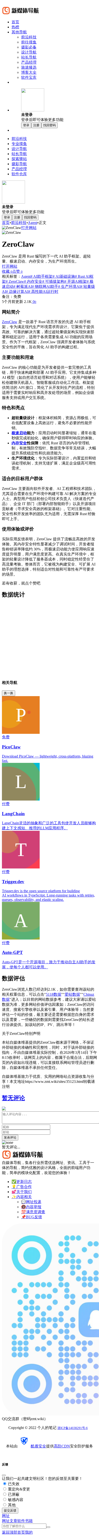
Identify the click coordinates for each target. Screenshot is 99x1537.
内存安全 (19, 443)
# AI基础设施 (64, 276)
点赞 (17, 271)
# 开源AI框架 (75, 281)
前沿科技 (18, 223)
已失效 (13, 1484)
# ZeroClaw (15, 281)
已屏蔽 (13, 1494)
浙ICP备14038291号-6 (72, 1428)
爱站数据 (72, 994)
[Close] (4, 1475)
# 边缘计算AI (17, 291)
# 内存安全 (33, 281)
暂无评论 (13, 1098)
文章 (13, 1521)
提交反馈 (10, 1510)
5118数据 (53, 994)
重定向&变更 (18, 1489)
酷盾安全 (38, 1446)
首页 (6, 223)
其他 (11, 1505)
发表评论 (10, 1137)
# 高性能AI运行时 (43, 291)
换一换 (8, 693)
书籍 (29, 1521)
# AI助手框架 (42, 276)
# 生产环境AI (69, 286)
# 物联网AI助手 (45, 286)
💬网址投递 (31, 1202)
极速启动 (19, 433)
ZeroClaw (9, 322)
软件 (21, 1521)
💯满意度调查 (33, 1212)
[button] (59, 105)
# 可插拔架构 (53, 281)
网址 (6, 1521)
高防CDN (62, 1446)
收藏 (7, 271)
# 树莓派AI (22, 286)
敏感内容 (15, 1500)
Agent (32, 223)
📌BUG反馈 (31, 1217)
